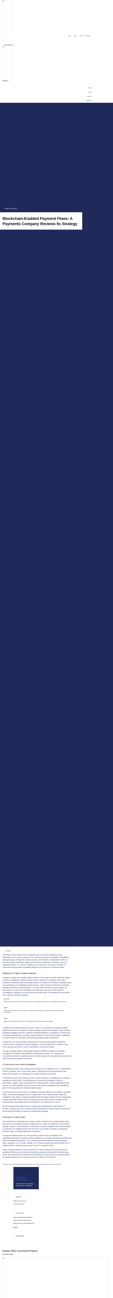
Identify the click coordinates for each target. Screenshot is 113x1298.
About (75, 35)
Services (82, 35)
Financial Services (18, 1204)
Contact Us (88, 35)
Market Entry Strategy (11, 208)
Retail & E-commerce (19, 1201)
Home (69, 35)
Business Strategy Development (22, 1217)
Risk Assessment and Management (23, 1223)
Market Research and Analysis (22, 1220)
